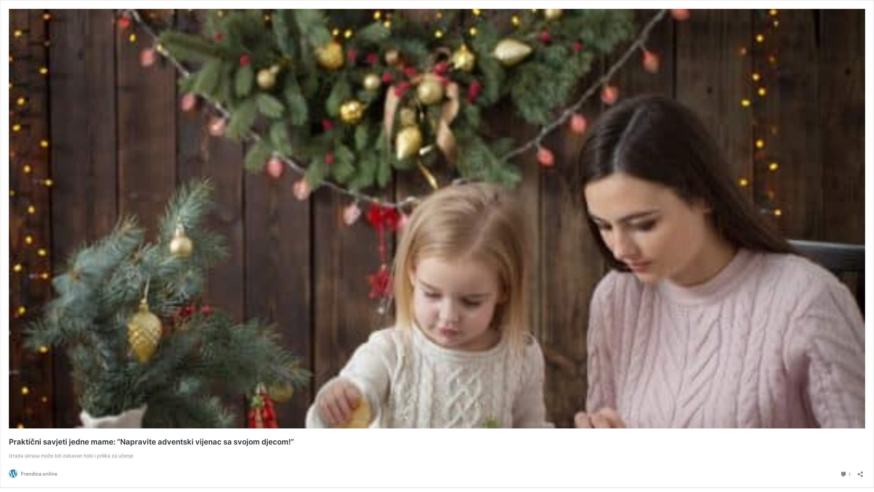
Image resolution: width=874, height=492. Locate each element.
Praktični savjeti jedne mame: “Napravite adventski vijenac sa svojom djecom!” (151, 441)
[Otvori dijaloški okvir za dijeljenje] (860, 472)
